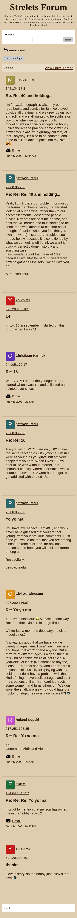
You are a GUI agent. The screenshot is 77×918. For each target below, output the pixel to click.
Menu (11, 34)
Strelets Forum (16, 50)
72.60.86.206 (15, 187)
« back (7, 908)
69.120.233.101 (17, 309)
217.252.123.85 (17, 728)
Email (16, 150)
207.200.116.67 (17, 603)
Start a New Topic (13, 58)
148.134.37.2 (15, 88)
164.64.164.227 (17, 793)
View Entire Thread (59, 68)
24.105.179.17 (16, 364)
